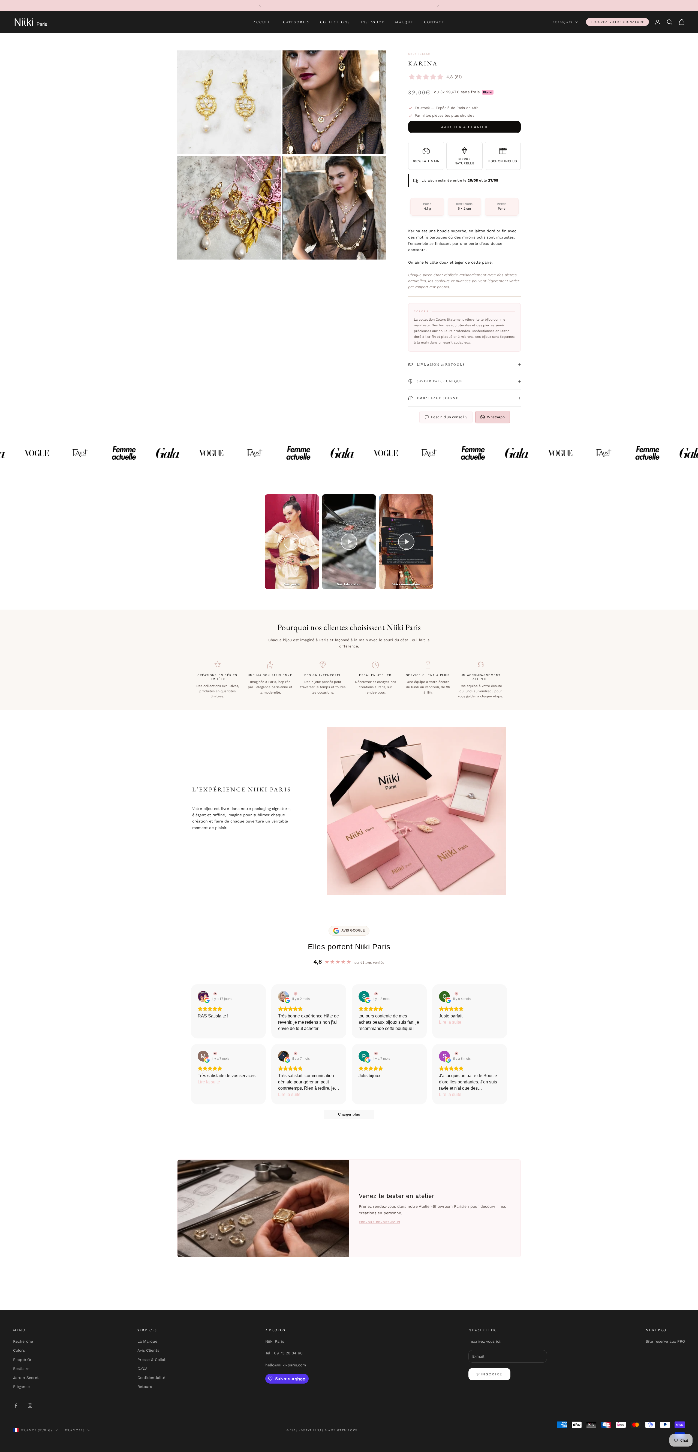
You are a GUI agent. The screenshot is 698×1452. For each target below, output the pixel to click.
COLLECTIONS (335, 22)
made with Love (341, 1430)
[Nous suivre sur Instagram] (30, 1405)
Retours (144, 1386)
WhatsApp (496, 417)
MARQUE (404, 22)
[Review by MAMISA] (214, 1053)
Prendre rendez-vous (379, 1222)
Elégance (21, 1386)
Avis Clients (148, 1350)
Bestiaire (21, 1368)
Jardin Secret (26, 1377)
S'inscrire (489, 1374)
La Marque (147, 1341)
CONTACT (434, 22)
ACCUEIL (262, 22)
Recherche (23, 1341)
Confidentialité (151, 1377)
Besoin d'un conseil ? (449, 417)
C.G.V (142, 1368)
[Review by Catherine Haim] (294, 994)
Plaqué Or (22, 1359)
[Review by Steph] (375, 994)
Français (562, 22)
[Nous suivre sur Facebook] (16, 1405)
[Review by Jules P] (294, 1053)
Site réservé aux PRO (665, 1341)
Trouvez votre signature (617, 22)
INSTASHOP (372, 22)
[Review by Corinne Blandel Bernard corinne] (455, 994)
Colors (19, 1350)
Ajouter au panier (464, 127)
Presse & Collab (152, 1359)
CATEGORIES (296, 22)
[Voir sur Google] (203, 996)
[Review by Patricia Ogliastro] (375, 1053)
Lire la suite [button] (450, 1022)
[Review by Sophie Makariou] (455, 1053)
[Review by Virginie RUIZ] (214, 994)
